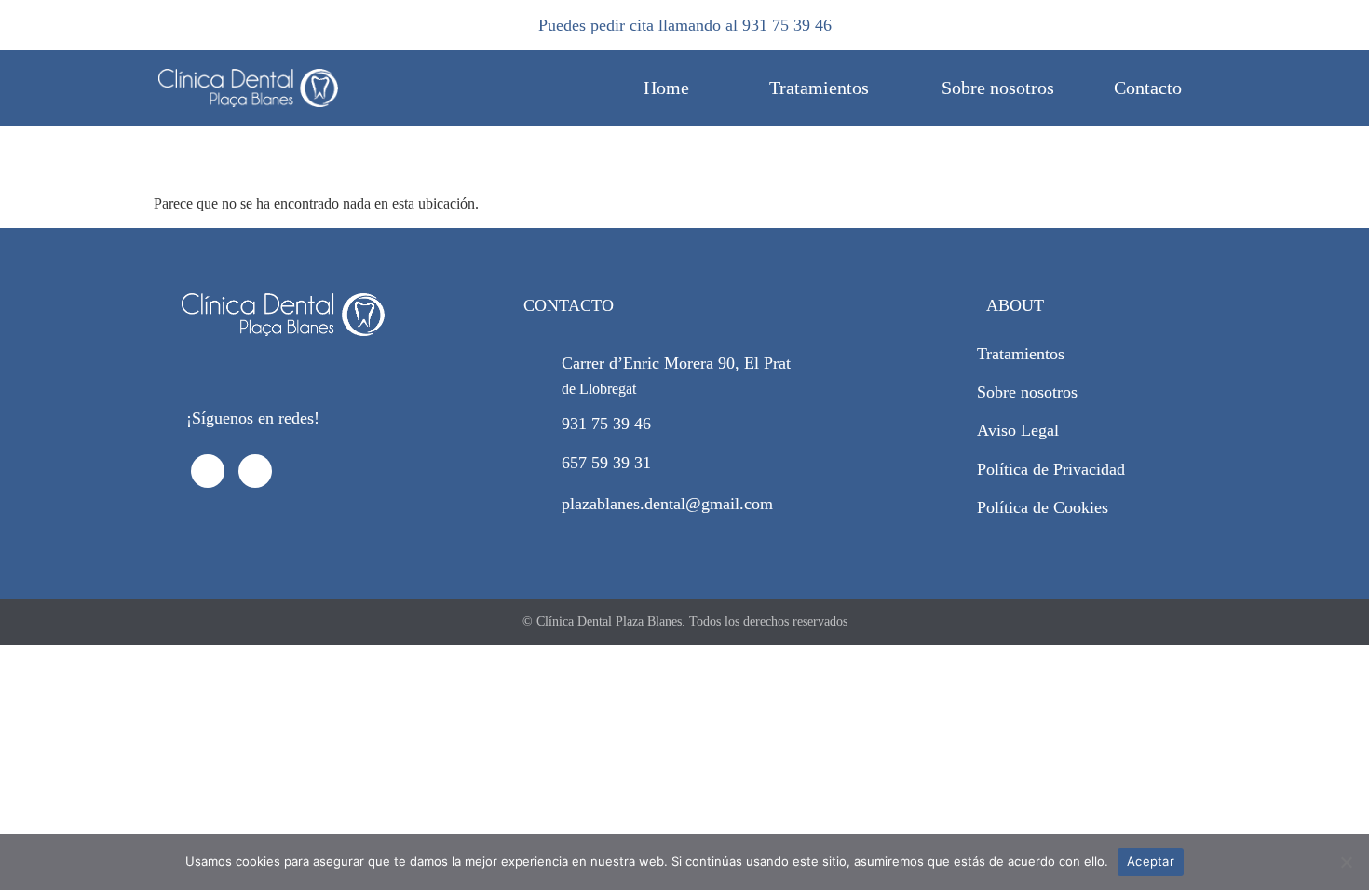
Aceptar (1150, 861)
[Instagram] (255, 471)
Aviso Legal (1018, 430)
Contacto (1148, 87)
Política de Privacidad (1051, 469)
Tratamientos (819, 87)
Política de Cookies (1042, 507)
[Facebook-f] (207, 471)
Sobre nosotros (998, 87)
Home (666, 87)
